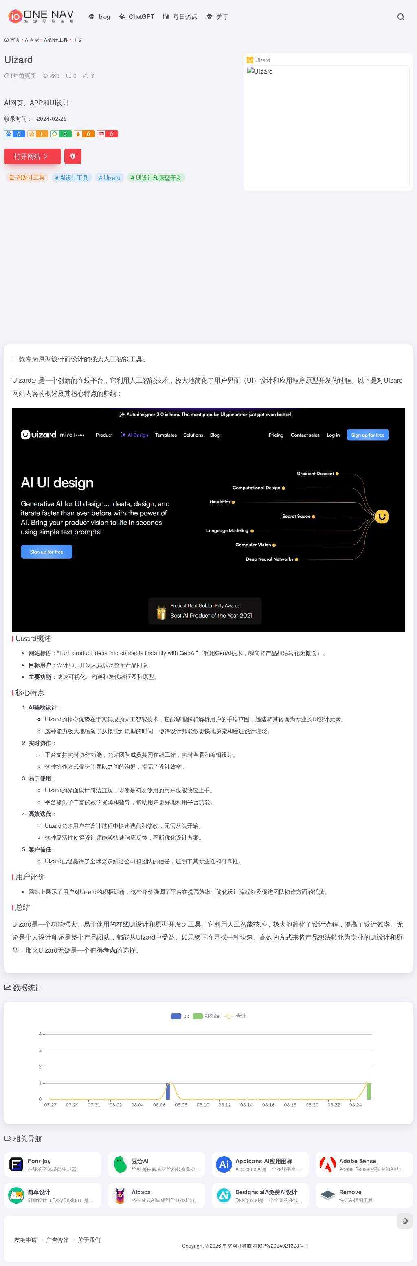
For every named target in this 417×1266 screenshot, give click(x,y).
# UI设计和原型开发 (156, 177)
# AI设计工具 (71, 177)
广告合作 (57, 1239)
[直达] (97, 1164)
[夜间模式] (405, 1221)
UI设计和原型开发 (155, 924)
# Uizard (110, 177)
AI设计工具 (56, 39)
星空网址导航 (237, 1245)
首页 (15, 39)
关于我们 (89, 1239)
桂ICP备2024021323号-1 (281, 1245)
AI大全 (32, 39)
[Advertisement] (208, 268)
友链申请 (25, 1239)
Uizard (21, 380)
